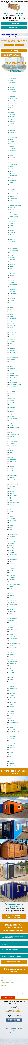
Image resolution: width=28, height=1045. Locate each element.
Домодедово (13, 98)
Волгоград (12, 541)
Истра (11, 119)
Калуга (11, 561)
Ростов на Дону (13, 534)
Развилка (12, 439)
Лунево (11, 457)
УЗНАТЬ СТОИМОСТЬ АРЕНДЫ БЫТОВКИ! (14, 916)
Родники (11, 468)
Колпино (11, 695)
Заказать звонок (9, 45)
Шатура (11, 255)
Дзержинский (13, 198)
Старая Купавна (13, 248)
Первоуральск (13, 688)
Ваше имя (3, 976)
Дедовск (11, 366)
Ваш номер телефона (6, 980)
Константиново (13, 302)
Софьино (11, 473)
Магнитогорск (13, 638)
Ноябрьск (12, 738)
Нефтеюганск (13, 675)
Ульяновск (12, 552)
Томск (11, 532)
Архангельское (13, 175)
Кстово (11, 727)
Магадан (11, 684)
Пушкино (12, 125)
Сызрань (11, 759)
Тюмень (11, 488)
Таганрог (11, 763)
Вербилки (12, 336)
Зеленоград (12, 132)
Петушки (11, 550)
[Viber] (18, 1028)
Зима (10, 588)
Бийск (11, 749)
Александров (13, 743)
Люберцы (12, 130)
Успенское (12, 443)
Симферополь (13, 629)
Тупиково (12, 252)
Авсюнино (12, 389)
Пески (11, 85)
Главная (5, 1001)
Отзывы (17, 1001)
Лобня (11, 159)
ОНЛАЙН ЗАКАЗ (15, 71)
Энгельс (11, 686)
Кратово (11, 87)
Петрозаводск (13, 559)
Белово (11, 713)
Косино (11, 454)
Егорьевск (12, 187)
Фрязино (11, 212)
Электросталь (13, 137)
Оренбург (12, 547)
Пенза (11, 582)
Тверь (11, 525)
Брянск (11, 593)
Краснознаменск (14, 357)
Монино (11, 402)
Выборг (11, 672)
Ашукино (11, 334)
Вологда (11, 523)
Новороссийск (13, 604)
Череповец (12, 611)
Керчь (11, 740)
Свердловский (13, 82)
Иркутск (11, 516)
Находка (11, 711)
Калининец (12, 94)
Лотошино (12, 291)
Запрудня (12, 321)
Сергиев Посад (13, 100)
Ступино (11, 155)
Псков (11, 634)
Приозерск (12, 745)
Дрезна (11, 450)
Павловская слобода (15, 205)
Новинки (11, 146)
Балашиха (12, 114)
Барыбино (12, 298)
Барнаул (11, 557)
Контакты (22, 1001)
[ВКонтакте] (7, 1028)
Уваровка (12, 325)
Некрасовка (12, 330)
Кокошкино (12, 393)
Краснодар (12, 486)
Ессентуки (12, 734)
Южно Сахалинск (14, 731)
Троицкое (12, 348)
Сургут (11, 527)
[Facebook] (9, 1028)
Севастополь (12, 652)
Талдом (11, 266)
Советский (12, 568)
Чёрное (11, 128)
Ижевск (11, 543)
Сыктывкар (12, 681)
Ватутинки (12, 423)
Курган (11, 645)
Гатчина (11, 679)
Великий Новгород (14, 584)
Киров (11, 538)
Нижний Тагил (13, 647)
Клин (10, 109)
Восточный (12, 237)
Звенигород (12, 241)
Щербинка (12, 257)
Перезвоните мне (14, 23)
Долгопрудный (13, 193)
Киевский (12, 207)
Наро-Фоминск (13, 214)
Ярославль (12, 518)
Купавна (11, 230)
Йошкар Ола (12, 663)
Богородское (13, 318)
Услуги (13, 1001)
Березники (12, 700)
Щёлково (12, 121)
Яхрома (11, 307)
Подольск (12, 89)
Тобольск (12, 654)
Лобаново (12, 239)
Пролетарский (13, 289)
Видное (11, 191)
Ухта (10, 715)
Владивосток (13, 495)
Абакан (11, 670)
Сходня (11, 139)
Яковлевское (13, 332)
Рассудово (12, 405)
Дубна (11, 182)
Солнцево (12, 296)
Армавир (11, 706)
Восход (11, 425)
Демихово (12, 448)
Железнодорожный (14, 144)
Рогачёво (12, 466)
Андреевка (12, 414)
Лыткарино (12, 459)
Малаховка (12, 232)
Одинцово (12, 96)
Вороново (12, 352)
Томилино (12, 361)
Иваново (11, 595)
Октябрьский (12, 168)
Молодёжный (13, 293)
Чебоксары (12, 572)
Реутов (11, 171)
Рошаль (11, 343)
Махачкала (12, 729)
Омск (10, 509)
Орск (10, 756)
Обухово (11, 314)
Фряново (11, 477)
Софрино (11, 282)
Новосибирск (13, 482)
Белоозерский (13, 418)
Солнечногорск (13, 153)
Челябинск (12, 493)
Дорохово (12, 368)
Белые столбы (13, 350)
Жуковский (12, 91)
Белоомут (12, 420)
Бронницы (12, 203)
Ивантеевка (12, 150)
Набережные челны (14, 643)
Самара (11, 507)
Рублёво (11, 470)
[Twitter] (16, 1028)
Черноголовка (13, 284)
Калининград (13, 520)
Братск (11, 754)
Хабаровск (12, 536)
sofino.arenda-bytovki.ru (9, 35)
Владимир (12, 575)
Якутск (11, 761)
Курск (11, 570)
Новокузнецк (13, 554)
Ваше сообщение (5, 985)
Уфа (10, 498)
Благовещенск (13, 618)
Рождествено (13, 382)
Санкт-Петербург (14, 484)
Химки (11, 134)
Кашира (11, 196)
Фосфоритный (13, 386)
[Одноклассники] (12, 1028)
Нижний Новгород (14, 502)
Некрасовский (13, 262)
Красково (12, 341)
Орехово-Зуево (13, 184)
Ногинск (11, 123)
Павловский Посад (14, 246)
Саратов (11, 545)
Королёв (11, 162)
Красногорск (12, 189)
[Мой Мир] (14, 1028)
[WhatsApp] (21, 1028)
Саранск (11, 620)
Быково (11, 309)
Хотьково (12, 218)
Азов (10, 718)
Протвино (12, 316)
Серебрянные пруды (15, 384)
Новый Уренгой (13, 622)
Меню (25, 34)
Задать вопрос (19, 45)
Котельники (12, 355)
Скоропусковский (14, 441)
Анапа (11, 677)
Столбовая (12, 407)
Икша (11, 268)
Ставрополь (12, 600)
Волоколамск (13, 164)
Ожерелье (12, 436)
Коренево (12, 377)
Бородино (12, 264)
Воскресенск (12, 103)
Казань (11, 513)
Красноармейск (13, 250)
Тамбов (11, 609)
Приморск (12, 666)
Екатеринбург (13, 479)
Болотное (12, 591)
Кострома (12, 641)
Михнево (11, 280)
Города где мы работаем (14, 1003)
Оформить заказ (14, 27)
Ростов (11, 511)
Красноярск (12, 491)
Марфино (12, 400)
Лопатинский (13, 277)
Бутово (11, 225)
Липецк (11, 586)
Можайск (12, 141)
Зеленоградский (13, 375)
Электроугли (12, 228)
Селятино (12, 346)
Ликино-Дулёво (13, 275)
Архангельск (12, 577)
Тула (10, 529)
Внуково (11, 300)
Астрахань (12, 625)
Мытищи (11, 105)
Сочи (10, 616)
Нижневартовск (13, 597)
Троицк (11, 178)
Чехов (11, 107)
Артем (11, 709)
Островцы (12, 359)
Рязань (11, 566)
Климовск (12, 259)
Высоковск (12, 391)
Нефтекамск (12, 736)
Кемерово (12, 579)
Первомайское (13, 216)
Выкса (11, 725)
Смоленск (12, 606)
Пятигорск (12, 747)
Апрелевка (12, 157)
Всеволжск (12, 636)
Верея (11, 327)
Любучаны (12, 398)
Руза (10, 200)
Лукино (11, 432)
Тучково (11, 323)
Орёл (10, 631)
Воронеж (11, 504)
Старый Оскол (13, 656)
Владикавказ (13, 765)
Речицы (11, 234)
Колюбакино (12, 429)
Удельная (12, 148)
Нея (10, 668)
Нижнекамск (12, 702)
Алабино (11, 411)
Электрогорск (13, 287)
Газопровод (12, 180)
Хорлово (11, 409)
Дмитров (11, 112)
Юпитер (11, 364)
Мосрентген (12, 464)
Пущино (11, 380)
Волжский (12, 693)
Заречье (11, 373)
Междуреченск (13, 722)
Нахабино (12, 209)
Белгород (12, 563)
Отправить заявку (8, 997)
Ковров (11, 720)
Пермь (11, 500)
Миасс (11, 752)
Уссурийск (12, 697)
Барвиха (11, 416)
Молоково (12, 305)
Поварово (12, 339)
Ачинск (11, 704)
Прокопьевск (13, 661)
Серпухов (12, 116)
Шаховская (12, 223)
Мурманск (12, 650)
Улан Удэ (11, 602)
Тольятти (11, 627)
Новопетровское (14, 434)
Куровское (12, 273)
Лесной (11, 166)
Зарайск (11, 370)
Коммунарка (12, 395)
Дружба (11, 452)
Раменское (12, 80)
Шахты (11, 659)
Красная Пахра (13, 271)
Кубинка (11, 243)
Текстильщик (13, 475)
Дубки (11, 311)
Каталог (9, 1001)
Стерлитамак (12, 690)
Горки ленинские (14, 427)
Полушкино (12, 461)
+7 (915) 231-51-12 (14, 18)
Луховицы (12, 221)
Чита (10, 613)
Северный (12, 173)
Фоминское (12, 445)
